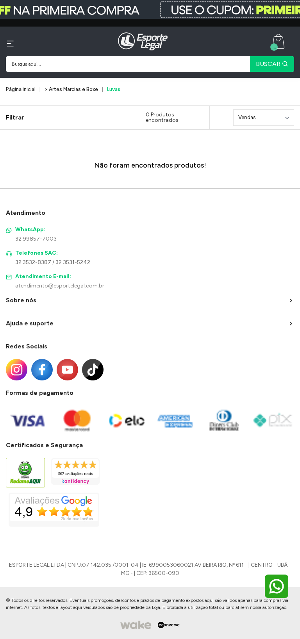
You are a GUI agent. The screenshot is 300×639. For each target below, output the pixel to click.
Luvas (113, 89)
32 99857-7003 (36, 239)
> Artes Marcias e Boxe (71, 89)
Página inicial (21, 89)
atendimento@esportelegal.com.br (59, 285)
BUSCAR (269, 64)
